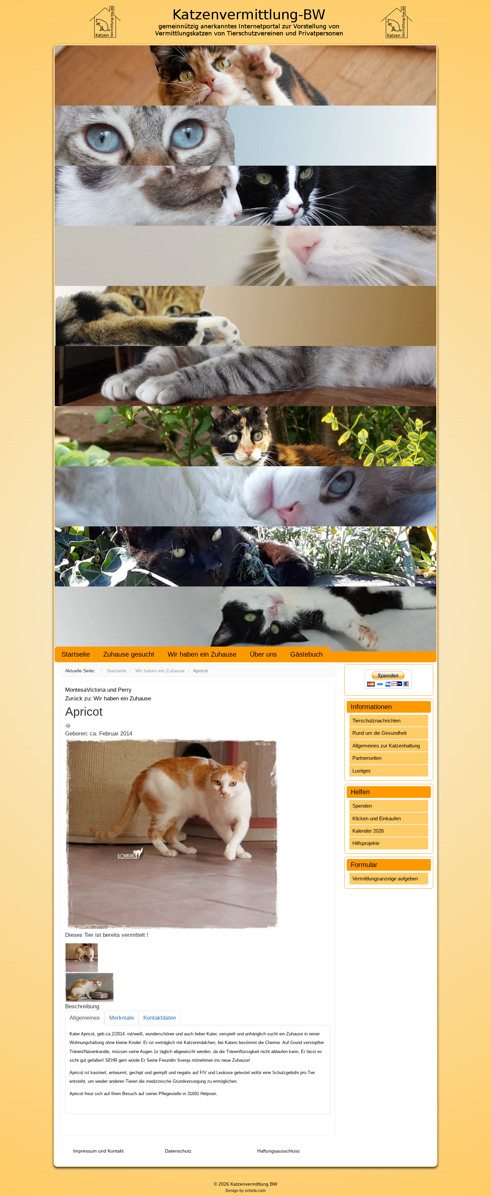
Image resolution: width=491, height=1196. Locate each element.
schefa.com (255, 1190)
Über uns (263, 654)
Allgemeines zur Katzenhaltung (386, 745)
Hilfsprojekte (365, 843)
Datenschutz (178, 1151)
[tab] (84, 1018)
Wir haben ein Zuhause (202, 654)
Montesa (76, 690)
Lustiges (361, 771)
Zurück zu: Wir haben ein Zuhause (108, 698)
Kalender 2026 (368, 831)
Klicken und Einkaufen (376, 818)
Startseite (75, 654)
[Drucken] (67, 725)
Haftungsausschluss (278, 1151)
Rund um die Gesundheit (379, 733)
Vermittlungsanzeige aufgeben (385, 878)
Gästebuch (306, 654)
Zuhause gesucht (128, 654)
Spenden (362, 806)
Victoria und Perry (109, 690)
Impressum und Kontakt (98, 1151)
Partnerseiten (366, 758)
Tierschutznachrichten (376, 720)
